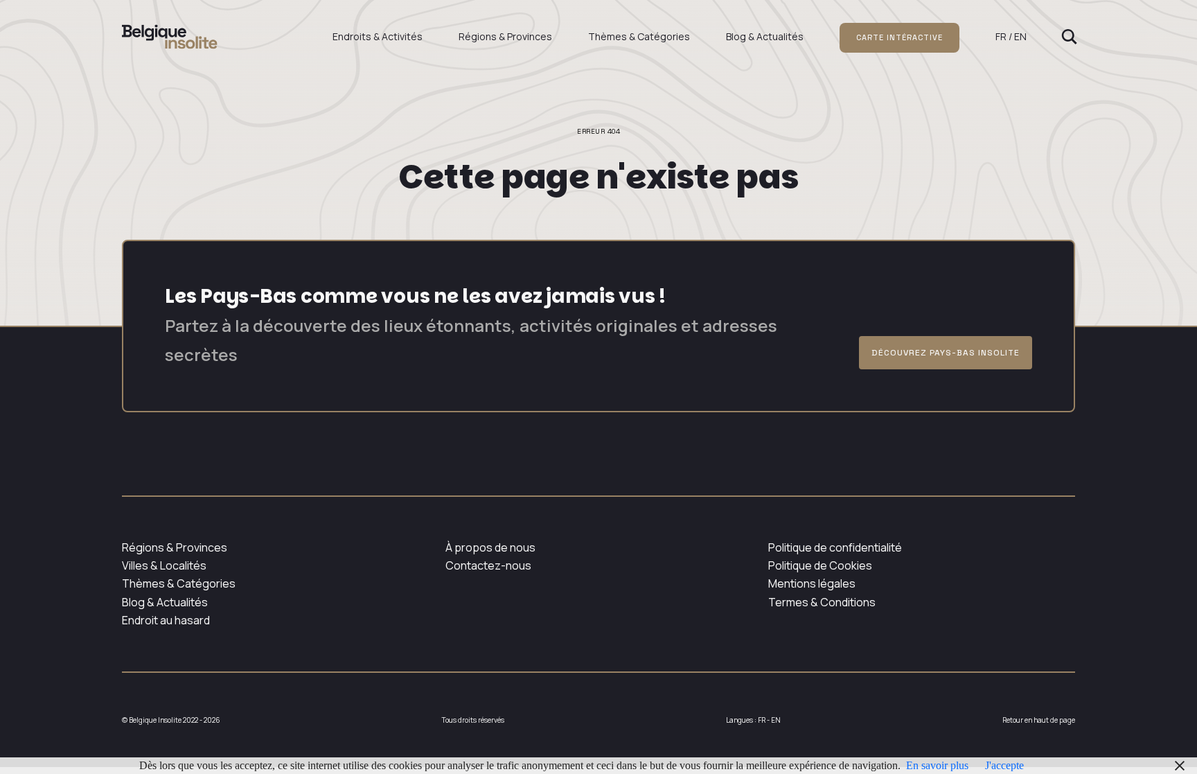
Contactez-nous (488, 565)
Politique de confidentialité (835, 547)
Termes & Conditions (822, 602)
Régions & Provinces (505, 36)
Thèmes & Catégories (639, 36)
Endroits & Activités (377, 36)
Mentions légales (811, 583)
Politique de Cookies (820, 565)
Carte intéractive (899, 37)
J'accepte (1004, 765)
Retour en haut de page (1038, 720)
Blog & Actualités (765, 36)
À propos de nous (490, 547)
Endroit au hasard (166, 620)
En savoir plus (937, 765)
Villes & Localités (164, 565)
